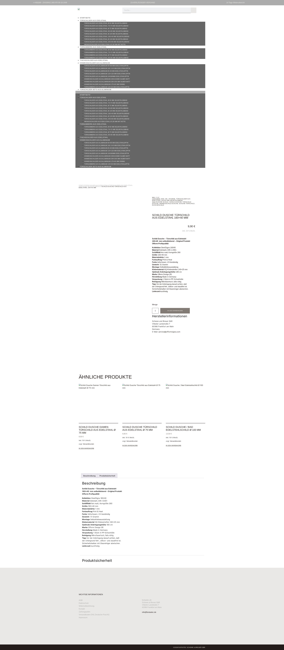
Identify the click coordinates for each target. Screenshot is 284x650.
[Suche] (193, 10)
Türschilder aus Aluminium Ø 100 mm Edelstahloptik (106, 71)
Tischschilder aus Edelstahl (94, 60)
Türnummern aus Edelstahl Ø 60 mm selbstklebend (105, 50)
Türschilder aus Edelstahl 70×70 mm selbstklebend (106, 26)
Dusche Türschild (187, 203)
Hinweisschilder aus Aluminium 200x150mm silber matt (107, 79)
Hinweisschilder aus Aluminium (95, 63)
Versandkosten (88, 444)
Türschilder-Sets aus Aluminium (95, 89)
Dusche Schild (162, 202)
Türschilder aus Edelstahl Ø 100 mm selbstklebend (106, 34)
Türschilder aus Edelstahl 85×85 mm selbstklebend (106, 31)
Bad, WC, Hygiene (168, 199)
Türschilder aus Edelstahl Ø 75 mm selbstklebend (105, 28)
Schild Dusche (175, 202)
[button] (140, 92)
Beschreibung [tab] (89, 476)
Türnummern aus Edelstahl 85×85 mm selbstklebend (106, 58)
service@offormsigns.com (169, 332)
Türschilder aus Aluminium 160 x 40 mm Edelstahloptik (107, 68)
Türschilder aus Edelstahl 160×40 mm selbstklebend (106, 36)
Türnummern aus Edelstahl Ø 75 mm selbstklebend (105, 55)
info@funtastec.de (149, 612)
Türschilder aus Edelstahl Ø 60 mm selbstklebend (105, 23)
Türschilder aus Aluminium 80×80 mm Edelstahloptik (106, 66)
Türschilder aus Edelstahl (93, 20)
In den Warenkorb (175, 310)
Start (81, 185)
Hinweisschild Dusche (168, 203)
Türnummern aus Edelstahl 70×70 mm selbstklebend (106, 52)
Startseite (85, 18)
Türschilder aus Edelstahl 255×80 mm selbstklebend (106, 42)
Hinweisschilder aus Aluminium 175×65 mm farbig (104, 84)
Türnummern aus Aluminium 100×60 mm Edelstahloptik (106, 87)
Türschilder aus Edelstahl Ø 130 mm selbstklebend (106, 39)
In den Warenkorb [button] (86, 448)
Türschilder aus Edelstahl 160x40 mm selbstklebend (171, 199)
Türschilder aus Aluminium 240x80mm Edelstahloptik (106, 76)
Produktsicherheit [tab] (107, 476)
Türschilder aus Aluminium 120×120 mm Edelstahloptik (107, 73)
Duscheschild (158, 205)
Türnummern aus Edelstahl (93, 47)
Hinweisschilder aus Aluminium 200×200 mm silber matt (107, 81)
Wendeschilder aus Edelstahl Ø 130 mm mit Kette (105, 44)
